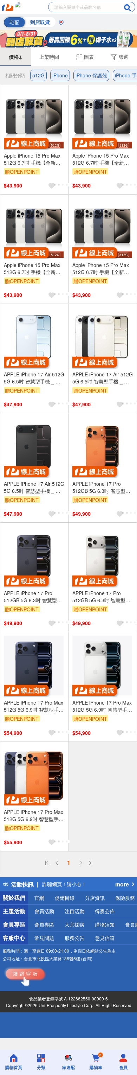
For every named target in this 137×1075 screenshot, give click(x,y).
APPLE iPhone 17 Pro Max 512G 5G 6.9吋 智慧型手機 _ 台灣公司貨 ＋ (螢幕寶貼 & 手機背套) (34, 706)
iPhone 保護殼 (91, 75)
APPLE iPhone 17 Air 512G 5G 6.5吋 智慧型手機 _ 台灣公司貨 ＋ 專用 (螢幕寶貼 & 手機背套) (34, 378)
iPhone (60, 75)
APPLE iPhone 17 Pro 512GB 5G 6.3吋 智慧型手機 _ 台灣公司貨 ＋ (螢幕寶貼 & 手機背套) (102, 487)
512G (38, 75)
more (122, 884)
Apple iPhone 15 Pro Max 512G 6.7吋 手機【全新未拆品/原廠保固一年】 (32, 159)
